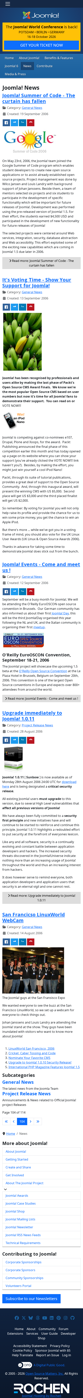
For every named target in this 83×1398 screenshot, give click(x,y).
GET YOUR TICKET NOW (41, 45)
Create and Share (18, 1167)
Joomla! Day (60, 613)
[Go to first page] (6, 1121)
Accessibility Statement (30, 1346)
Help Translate (22, 1355)
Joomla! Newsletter (19, 1227)
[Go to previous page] (13, 1121)
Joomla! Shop (15, 1211)
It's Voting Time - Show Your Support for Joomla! (36, 282)
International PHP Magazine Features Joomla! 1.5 (44, 1067)
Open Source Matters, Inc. (44, 1373)
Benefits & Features (59, 58)
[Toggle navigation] (7, 4)
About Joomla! (29, 58)
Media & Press (15, 74)
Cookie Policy (22, 1350)
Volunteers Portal (18, 1286)
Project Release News (37, 725)
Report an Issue (47, 1355)
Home (9, 58)
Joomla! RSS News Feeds (23, 1235)
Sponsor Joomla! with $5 (52, 1350)
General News (32, 108)
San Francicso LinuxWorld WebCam (33, 917)
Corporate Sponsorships (24, 1262)
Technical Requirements (23, 1243)
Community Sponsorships (24, 1278)
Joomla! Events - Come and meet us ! (41, 567)
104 (22, 1121)
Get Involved (15, 1175)
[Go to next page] (30, 1121)
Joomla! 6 (11, 66)
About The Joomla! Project (24, 1183)
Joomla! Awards (17, 1195)
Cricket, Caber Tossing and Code (32, 1053)
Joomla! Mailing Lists (20, 1219)
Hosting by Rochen (41, 1396)
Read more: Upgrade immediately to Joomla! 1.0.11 (42, 897)
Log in (66, 1355)
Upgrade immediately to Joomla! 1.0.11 (32, 715)
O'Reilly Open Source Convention (43, 671)
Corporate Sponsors (20, 1270)
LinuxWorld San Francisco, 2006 (31, 1048)
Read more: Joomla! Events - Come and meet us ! (42, 698)
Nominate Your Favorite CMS (29, 1058)
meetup (39, 627)
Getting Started (17, 1159)
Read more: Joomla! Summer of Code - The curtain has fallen (42, 263)
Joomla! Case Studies (21, 1203)
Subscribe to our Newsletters (31, 1298)
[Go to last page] (38, 1121)
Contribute (45, 66)
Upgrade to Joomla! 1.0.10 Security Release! (39, 1062)
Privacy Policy (60, 1346)
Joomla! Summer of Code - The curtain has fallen (38, 98)
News (27, 66)
